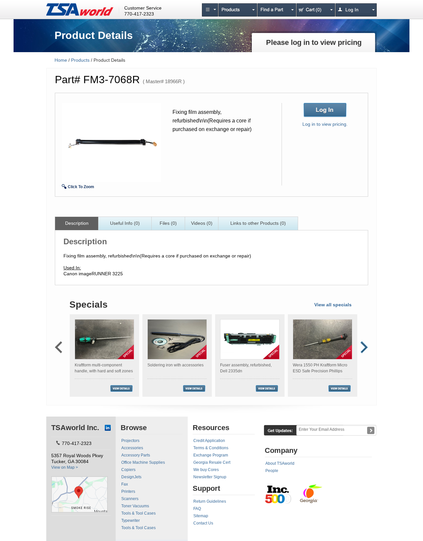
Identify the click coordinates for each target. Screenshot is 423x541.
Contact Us (203, 523)
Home (61, 60)
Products (80, 60)
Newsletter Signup (209, 477)
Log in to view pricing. (325, 124)
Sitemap (200, 516)
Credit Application (209, 440)
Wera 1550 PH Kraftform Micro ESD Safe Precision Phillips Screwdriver (320, 371)
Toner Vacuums (135, 506)
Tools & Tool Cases (138, 513)
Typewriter (130, 520)
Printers (128, 491)
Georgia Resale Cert (211, 462)
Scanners (129, 498)
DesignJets (131, 477)
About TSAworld (279, 463)
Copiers (128, 469)
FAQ (197, 508)
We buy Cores (206, 469)
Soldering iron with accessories (175, 365)
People (271, 470)
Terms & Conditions (210, 448)
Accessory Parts (135, 455)
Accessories (132, 448)
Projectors (130, 440)
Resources (211, 427)
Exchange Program (210, 455)
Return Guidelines (209, 501)
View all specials (333, 304)
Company (281, 450)
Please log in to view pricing (314, 42)
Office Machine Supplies (143, 462)
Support (206, 488)
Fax (124, 484)
